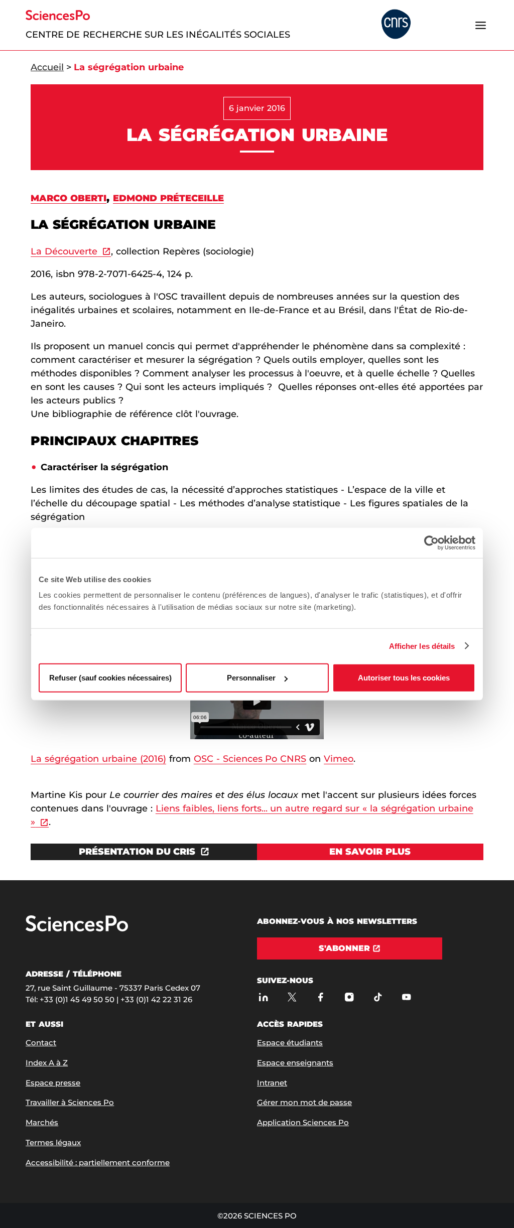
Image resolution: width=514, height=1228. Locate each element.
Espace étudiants (290, 1042)
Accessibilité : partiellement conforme (98, 1162)
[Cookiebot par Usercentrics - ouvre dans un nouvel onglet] (431, 542)
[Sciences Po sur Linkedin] (263, 997)
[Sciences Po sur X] (292, 997)
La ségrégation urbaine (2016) (98, 758)
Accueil (47, 67)
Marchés (42, 1122)
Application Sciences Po (303, 1122)
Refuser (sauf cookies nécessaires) (110, 677)
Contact (41, 1042)
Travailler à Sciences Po (70, 1102)
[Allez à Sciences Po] (77, 929)
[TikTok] (377, 997)
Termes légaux (53, 1142)
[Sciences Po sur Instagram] (349, 997)
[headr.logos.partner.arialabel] (396, 25)
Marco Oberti (68, 198)
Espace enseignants (295, 1062)
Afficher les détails (422, 645)
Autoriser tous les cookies (404, 677)
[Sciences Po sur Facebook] (320, 997)
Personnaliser (251, 677)
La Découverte (64, 251)
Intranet (272, 1082)
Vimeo (338, 758)
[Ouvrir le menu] (480, 25)
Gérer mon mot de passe (304, 1102)
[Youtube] (406, 997)
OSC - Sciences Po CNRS (250, 758)
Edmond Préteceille (168, 198)
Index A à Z (47, 1062)
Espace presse (53, 1082)
